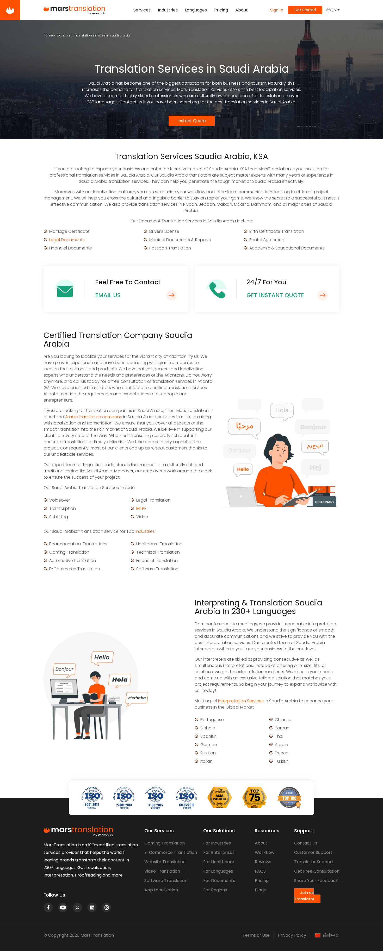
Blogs (260, 890)
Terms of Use (256, 935)
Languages (196, 10)
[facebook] (48, 907)
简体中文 (331, 935)
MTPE (141, 508)
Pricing (221, 10)
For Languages (218, 871)
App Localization (161, 890)
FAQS (260, 871)
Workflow (264, 852)
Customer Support (313, 852)
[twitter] (77, 907)
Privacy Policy (292, 935)
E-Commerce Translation (170, 852)
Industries (168, 10)
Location (63, 35)
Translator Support (313, 862)
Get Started (305, 9)
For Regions (215, 890)
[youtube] (62, 907)
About (241, 10)
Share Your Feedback (316, 881)
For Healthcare (218, 862)
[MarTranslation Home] (10, 10)
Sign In (276, 10)
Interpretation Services (241, 701)
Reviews (263, 862)
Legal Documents (67, 240)
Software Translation (165, 881)
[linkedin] (92, 907)
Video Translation (162, 871)
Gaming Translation (164, 843)
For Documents (219, 881)
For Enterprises (218, 852)
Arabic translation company (93, 417)
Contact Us (305, 843)
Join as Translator (304, 896)
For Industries (217, 843)
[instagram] (106, 907)
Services (142, 10)
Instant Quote (191, 121)
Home (48, 35)
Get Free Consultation (316, 871)
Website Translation (165, 862)
